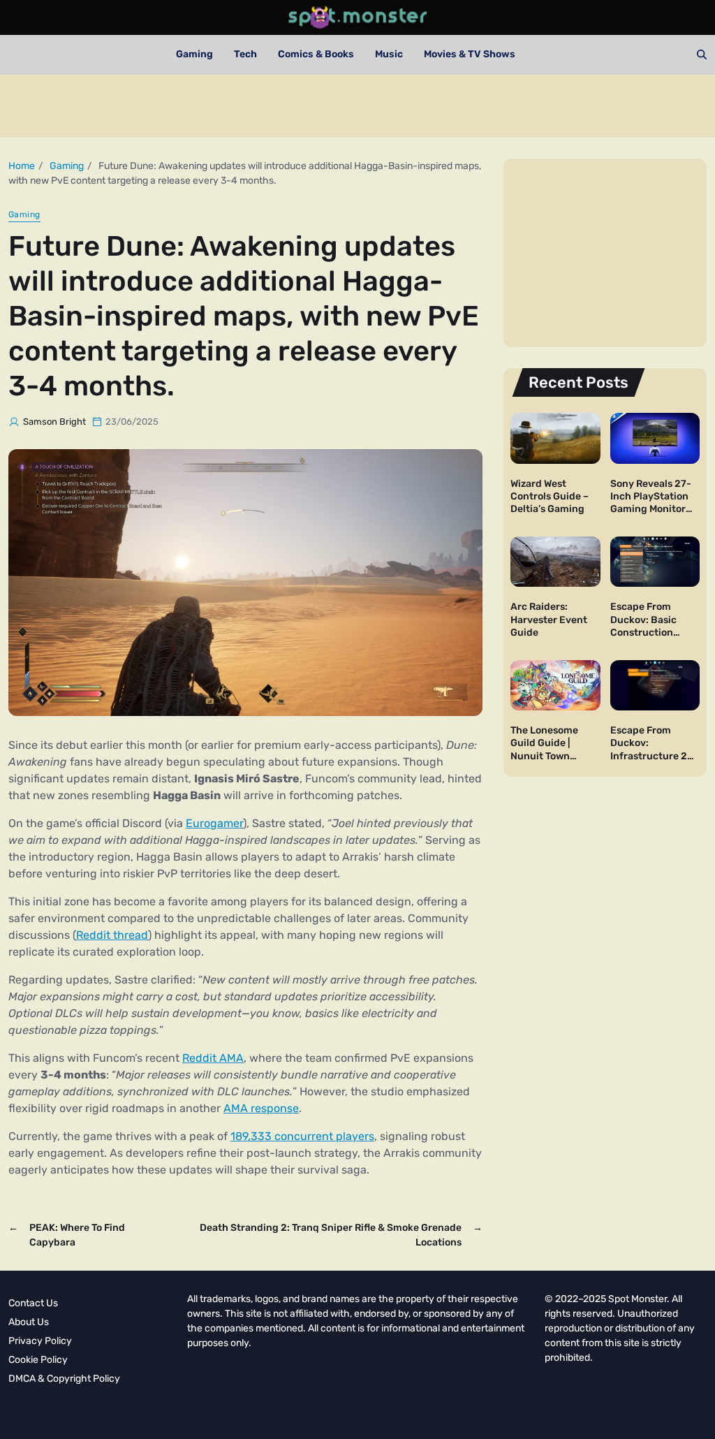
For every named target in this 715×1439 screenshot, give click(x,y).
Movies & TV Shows (469, 54)
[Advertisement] (357, 106)
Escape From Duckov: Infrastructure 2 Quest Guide (648, 749)
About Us (28, 1322)
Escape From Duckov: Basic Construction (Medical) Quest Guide (647, 632)
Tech (245, 54)
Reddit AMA (213, 1058)
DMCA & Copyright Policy (64, 1379)
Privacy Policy (40, 1341)
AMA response (261, 1108)
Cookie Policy (38, 1360)
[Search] (702, 54)
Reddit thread (112, 935)
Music (389, 54)
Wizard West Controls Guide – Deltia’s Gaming (549, 496)
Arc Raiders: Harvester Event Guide (548, 619)
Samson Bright (54, 421)
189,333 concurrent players (302, 1136)
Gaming (194, 54)
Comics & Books (316, 54)
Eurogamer (214, 823)
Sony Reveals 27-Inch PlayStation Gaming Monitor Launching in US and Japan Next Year (650, 515)
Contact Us (33, 1303)
